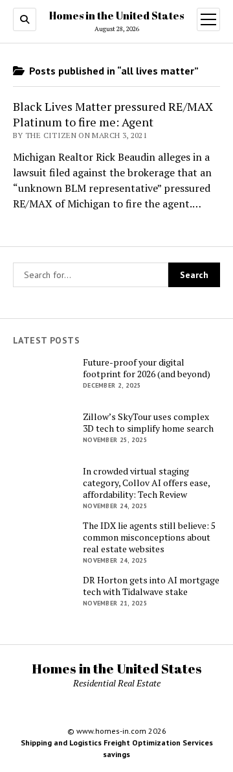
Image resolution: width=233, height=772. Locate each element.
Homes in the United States (116, 15)
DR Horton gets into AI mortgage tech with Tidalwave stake (151, 586)
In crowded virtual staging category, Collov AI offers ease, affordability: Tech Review (146, 482)
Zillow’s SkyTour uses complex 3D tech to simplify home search (148, 422)
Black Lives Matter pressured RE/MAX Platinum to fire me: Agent (113, 114)
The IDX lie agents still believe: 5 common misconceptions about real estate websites (149, 537)
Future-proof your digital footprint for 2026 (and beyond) (146, 368)
